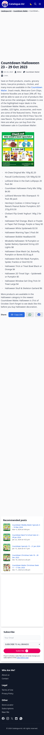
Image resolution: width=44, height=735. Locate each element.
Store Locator (7, 705)
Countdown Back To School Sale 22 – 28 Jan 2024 (25, 536)
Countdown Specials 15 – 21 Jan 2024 (26, 546)
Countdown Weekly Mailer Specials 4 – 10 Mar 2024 (26, 526)
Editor (19, 72)
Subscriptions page (23, 658)
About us (5, 675)
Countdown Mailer (20, 11)
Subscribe (20, 651)
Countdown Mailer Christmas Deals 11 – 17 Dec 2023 (25, 566)
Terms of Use (7, 690)
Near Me (5, 712)
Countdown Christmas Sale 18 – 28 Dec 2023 (25, 556)
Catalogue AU (6, 11)
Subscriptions (8, 708)
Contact (5, 678)
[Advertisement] (22, 35)
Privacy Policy (7, 693)
